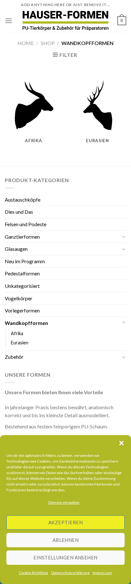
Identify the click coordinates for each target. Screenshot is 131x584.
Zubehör (14, 357)
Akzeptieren (65, 522)
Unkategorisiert (22, 286)
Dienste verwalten (63, 502)
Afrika (17, 333)
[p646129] (66, 20)
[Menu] (8, 20)
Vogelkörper (18, 298)
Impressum (102, 572)
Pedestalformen (22, 273)
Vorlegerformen (22, 310)
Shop (48, 43)
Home (25, 43)
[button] (121, 443)
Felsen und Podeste (25, 224)
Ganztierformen (22, 237)
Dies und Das (19, 212)
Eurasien (19, 342)
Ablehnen (65, 540)
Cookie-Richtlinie (33, 572)
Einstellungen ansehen (65, 557)
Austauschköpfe (22, 199)
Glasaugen (16, 249)
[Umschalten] (123, 236)
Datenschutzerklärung (70, 572)
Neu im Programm (25, 261)
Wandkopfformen (26, 323)
